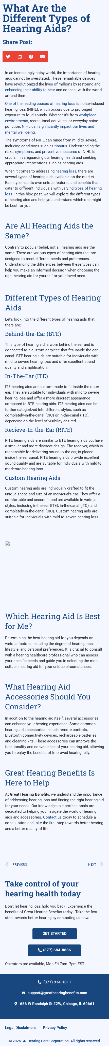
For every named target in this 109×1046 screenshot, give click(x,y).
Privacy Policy (55, 1027)
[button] (8, 56)
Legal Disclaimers (20, 1027)
